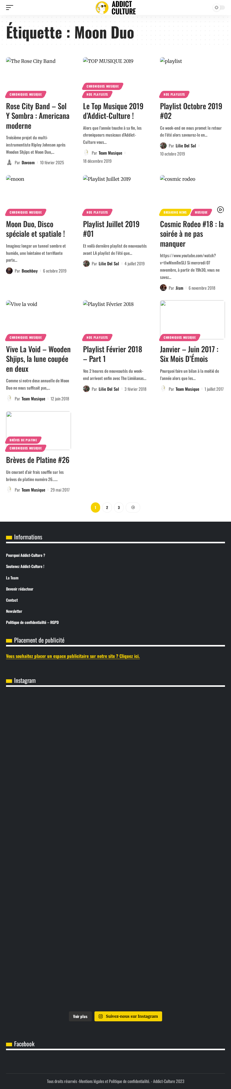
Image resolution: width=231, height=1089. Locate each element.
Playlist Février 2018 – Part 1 (112, 353)
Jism (179, 288)
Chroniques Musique (26, 94)
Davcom (28, 162)
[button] (11, 7)
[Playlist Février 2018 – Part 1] (115, 319)
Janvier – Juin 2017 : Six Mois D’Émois (189, 353)
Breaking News (175, 212)
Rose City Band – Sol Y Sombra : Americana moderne (37, 115)
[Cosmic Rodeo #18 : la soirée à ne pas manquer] (192, 194)
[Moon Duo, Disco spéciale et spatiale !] (38, 194)
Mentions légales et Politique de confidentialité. (114, 1081)
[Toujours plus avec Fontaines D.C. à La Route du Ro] (170, 726)
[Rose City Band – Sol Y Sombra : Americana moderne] (38, 76)
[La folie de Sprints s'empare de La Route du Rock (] (60, 975)
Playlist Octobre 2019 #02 (191, 110)
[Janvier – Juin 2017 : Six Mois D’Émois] (192, 319)
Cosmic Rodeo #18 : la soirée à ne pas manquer (192, 233)
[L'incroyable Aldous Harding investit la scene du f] (170, 851)
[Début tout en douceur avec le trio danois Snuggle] (60, 913)
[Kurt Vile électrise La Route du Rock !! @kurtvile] (170, 789)
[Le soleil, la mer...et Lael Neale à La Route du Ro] (170, 913)
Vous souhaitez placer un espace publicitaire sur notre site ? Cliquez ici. (73, 655)
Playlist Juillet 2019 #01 (111, 228)
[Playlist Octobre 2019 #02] (192, 76)
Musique (201, 212)
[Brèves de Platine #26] (38, 430)
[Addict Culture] (115, 7)
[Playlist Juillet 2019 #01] (115, 194)
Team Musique (110, 153)
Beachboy (30, 270)
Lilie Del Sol (186, 145)
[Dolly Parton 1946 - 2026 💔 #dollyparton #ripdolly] (60, 726)
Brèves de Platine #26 (37, 459)
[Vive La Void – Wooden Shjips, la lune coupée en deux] (38, 319)
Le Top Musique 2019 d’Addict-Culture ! (113, 110)
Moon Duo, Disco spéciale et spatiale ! (35, 228)
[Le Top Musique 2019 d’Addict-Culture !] (115, 76)
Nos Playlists (97, 94)
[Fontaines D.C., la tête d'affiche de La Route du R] (60, 789)
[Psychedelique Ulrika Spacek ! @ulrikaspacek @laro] (60, 851)
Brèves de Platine (23, 440)
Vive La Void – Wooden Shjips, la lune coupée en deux (38, 358)
